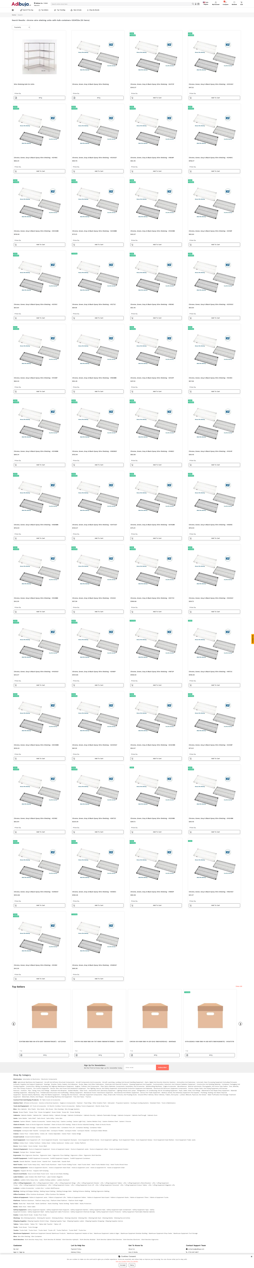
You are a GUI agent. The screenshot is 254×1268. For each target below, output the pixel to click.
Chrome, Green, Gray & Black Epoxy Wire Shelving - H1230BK (152, 818)
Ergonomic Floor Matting (61, 1155)
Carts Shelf (32, 1118)
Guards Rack (66, 1161)
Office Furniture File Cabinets (55, 1194)
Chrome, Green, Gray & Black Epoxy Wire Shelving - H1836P (152, 158)
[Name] (193, 4)
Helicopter (111, 1103)
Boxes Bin (65, 1112)
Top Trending (61, 10)
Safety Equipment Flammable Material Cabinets (138, 1212)
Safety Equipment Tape (141, 1209)
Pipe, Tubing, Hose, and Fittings (38, 1090)
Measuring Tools (33, 1092)
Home (14, 15)
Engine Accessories (169, 1086)
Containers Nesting (82, 1127)
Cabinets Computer (124, 1115)
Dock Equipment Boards (50, 1140)
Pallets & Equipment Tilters (139, 1197)
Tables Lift (57, 1224)
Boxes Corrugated (44, 1112)
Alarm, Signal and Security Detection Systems (160, 1082)
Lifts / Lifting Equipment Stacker (88, 1183)
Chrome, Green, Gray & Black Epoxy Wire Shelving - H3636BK (36, 525)
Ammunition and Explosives (186, 1082)
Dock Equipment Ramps (144, 1140)
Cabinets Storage (60, 1115)
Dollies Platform (80, 1143)
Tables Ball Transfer (45, 1224)
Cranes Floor (24, 1134)
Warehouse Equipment (21, 1233)
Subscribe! (162, 1067)
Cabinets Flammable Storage (106, 1115)
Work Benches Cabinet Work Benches (109, 1239)
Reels (15, 1206)
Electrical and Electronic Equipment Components (170, 1088)
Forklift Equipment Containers (80, 1158)
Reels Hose (22, 1206)
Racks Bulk (30, 1203)
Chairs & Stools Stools (103, 1124)
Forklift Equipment (20, 1158)
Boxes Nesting (75, 1112)
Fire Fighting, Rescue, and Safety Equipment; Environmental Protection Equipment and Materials (119, 1088)
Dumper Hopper (35, 1152)
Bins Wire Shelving (24, 1236)
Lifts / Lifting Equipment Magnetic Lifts (161, 1185)
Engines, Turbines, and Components (87, 1086)
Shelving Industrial (71, 1218)
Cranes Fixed (66, 1134)
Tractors (88, 1097)
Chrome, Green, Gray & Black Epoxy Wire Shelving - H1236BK (36, 598)
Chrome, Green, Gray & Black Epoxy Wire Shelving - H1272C (94, 304)
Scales (15, 1215)
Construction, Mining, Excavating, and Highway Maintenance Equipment (50, 1086)
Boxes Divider (56, 1112)
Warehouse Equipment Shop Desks (160, 1233)
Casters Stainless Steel (110, 1121)
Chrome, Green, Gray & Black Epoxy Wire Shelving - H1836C (152, 304)
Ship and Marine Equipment (50, 1094)
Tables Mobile (24, 1224)
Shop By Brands (94, 10)
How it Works (133, 1252)
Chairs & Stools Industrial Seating (83, 1124)
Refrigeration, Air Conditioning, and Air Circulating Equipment (157, 1090)
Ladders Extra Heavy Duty (29, 1180)
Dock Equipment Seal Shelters (164, 1140)
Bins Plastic (32, 1109)
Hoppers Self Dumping (40, 1170)
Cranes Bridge (76, 1134)
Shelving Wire (82, 1218)
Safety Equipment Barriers (79, 1209)
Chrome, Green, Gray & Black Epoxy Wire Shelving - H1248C (210, 378)
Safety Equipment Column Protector (108, 1212)
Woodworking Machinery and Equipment (58, 1097)
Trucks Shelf (73, 1230)
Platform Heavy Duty (42, 1200)
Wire (15, 1236)
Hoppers (16, 1170)
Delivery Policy (76, 1252)
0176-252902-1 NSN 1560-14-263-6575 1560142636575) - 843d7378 (209, 1041)
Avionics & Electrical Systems (49, 1103)
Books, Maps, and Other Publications (91, 1084)
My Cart (16, 1249)
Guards (15, 1161)
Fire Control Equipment (41, 1088)
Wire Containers (36, 1236)
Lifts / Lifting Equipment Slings (65, 1183)
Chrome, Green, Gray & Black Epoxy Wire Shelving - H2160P (94, 671)
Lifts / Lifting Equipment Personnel (107, 1185)
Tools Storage (33, 1227)
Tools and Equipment (21, 1106)
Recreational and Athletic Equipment (126, 1092)
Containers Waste (42, 1127)
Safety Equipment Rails (97, 1209)
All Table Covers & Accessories (50, 1100)
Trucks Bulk (23, 1230)
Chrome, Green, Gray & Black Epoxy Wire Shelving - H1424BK (211, 818)
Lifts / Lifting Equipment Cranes (58, 1185)
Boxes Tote (33, 1112)
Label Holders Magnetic (55, 1177)
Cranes (15, 1134)
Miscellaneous (182, 1086)
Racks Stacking (53, 1203)
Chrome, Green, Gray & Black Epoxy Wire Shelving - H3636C (210, 525)
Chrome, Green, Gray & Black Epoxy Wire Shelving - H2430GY (94, 745)
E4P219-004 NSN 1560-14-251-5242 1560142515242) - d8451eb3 (153, 1041)
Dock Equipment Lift (33, 1140)
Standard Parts (155, 1103)
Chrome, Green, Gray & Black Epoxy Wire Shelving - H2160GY (36, 892)
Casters (16, 1121)
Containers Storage (28, 1127)
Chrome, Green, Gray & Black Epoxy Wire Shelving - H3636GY (94, 451)
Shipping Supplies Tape (58, 1221)
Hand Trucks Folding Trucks (67, 1164)
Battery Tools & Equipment (85, 1106)
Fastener (80, 1103)
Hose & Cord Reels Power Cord (38, 1174)
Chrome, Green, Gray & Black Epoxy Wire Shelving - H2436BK (94, 231)
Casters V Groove (125, 1121)
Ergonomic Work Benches (92, 1155)
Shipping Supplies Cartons (114, 1221)
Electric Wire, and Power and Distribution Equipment (68, 1088)
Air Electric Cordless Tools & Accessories (61, 1106)
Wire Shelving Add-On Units (24, 84)
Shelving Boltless (57, 1218)
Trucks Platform (62, 1230)
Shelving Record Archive (122, 1218)
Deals (131, 33)
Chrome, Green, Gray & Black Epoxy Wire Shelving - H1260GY (94, 965)
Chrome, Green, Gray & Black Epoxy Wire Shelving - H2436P (210, 745)
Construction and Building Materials (209, 1084)
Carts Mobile (22, 1118)
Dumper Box (24, 1152)
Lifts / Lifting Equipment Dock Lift (82, 1185)
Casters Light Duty (79, 1121)
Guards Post (46, 1161)
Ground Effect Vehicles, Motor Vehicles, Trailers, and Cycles (158, 1094)
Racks (15, 1203)
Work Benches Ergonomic (150, 1239)
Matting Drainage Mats (64, 1191)
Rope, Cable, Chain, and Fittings (189, 1090)
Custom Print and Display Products (25, 1100)
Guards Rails (56, 1161)
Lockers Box (39, 1188)
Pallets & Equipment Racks (120, 1197)
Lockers (16, 1188)
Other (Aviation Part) (99, 1103)
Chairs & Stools (18, 1124)
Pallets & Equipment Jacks (38, 1197)
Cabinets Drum (152, 1115)
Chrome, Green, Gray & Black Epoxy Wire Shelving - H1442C (94, 598)
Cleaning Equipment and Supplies (140, 1084)
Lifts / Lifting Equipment (22, 1183)
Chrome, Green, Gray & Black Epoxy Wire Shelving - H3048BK (36, 745)
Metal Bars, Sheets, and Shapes (32, 1097)
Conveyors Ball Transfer (30, 1130)
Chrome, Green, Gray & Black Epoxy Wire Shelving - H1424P (210, 451)
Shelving (16, 1218)
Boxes (15, 1112)
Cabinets (16, 1115)
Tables (15, 1224)
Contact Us (253, 639)
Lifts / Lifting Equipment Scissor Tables (133, 1185)
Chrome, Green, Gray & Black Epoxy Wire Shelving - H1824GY (211, 892)
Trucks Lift (51, 1230)
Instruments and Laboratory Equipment (102, 1090)
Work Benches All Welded (52, 1239)
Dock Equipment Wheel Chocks (88, 1140)
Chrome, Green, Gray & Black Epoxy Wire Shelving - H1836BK (94, 378)
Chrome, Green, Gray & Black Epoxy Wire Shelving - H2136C (35, 818)
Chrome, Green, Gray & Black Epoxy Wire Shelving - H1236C (35, 965)
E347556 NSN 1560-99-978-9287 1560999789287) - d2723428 (42, 1041)
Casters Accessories (38, 1121)
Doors (15, 1146)
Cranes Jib (43, 1134)
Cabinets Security (89, 1115)
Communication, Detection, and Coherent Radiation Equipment (174, 1084)
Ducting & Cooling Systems (140, 1103)
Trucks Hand (42, 1230)
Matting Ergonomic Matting (100, 1191)
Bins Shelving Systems (28, 1218)
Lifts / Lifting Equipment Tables (111, 1183)
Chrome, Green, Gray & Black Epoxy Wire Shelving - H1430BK (152, 231)
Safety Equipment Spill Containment (119, 1209)
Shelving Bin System (44, 1218)
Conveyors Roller (70, 1130)
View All (239, 986)
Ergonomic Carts (45, 1155)
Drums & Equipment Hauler (60, 1149)
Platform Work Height (75, 1200)
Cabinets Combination (75, 1115)
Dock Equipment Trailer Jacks (185, 1140)
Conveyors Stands (83, 1130)
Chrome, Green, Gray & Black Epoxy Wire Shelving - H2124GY (211, 84)
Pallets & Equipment (20, 1197)
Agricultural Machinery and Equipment (30, 1082)
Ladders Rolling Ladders (47, 1180)
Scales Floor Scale (40, 1215)
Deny (132, 1265)
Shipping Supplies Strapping (94, 1221)
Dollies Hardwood (57, 1143)
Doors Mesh (43, 1146)
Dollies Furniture (34, 1143)
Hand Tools (83, 1090)
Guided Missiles (73, 1090)
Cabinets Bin (37, 1115)
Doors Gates (23, 1146)
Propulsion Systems (122, 1103)
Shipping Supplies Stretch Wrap (38, 1221)
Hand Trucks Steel (84, 1164)
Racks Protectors (85, 1203)
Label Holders (18, 1177)
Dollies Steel (46, 1143)
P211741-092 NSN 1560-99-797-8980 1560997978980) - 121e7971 (98, 1041)
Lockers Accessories (27, 1188)
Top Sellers (44, 10)
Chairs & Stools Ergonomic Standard (38, 1124)
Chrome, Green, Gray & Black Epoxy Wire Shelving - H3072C (152, 598)
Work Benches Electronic (131, 1239)
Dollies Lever (69, 1143)
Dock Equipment (19, 1140)
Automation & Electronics (31, 1079)
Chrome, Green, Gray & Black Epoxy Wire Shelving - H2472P (152, 84)
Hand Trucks (17, 1164)
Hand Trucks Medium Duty (100, 1164)
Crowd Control (18, 1137)
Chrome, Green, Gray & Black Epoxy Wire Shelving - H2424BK (152, 745)
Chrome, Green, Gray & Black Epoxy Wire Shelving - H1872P (152, 671)
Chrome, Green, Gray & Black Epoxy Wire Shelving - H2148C (35, 158)
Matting (16, 1191)
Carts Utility (50, 1118)
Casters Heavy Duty (52, 1121)
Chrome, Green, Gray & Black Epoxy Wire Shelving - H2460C (211, 158)
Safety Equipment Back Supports (58, 1209)
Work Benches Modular (87, 1239)
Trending (132, 35)
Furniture (24, 1090)
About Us (131, 1249)
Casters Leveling (66, 1121)
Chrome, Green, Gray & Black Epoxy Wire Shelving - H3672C (94, 818)
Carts (15, 1118)
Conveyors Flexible (57, 1130)
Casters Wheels (25, 1121)
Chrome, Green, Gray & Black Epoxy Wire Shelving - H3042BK (36, 231)
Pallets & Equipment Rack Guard (98, 1197)
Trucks (15, 1230)
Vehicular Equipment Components (90, 1094)
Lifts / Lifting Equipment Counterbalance (33, 1185)
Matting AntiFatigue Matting (29, 1191)
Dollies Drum (24, 1143)
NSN (14, 1082)
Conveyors (17, 1130)
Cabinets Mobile (26, 1115)
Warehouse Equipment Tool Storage (185, 1233)
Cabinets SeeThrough (139, 1115)
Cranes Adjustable (54, 1134)
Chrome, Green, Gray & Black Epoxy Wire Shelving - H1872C (210, 671)
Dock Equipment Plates (127, 1140)
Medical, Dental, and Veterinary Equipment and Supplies (180, 1092)
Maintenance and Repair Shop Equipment (215, 1090)
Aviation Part (18, 1103)
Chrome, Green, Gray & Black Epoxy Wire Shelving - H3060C (94, 892)
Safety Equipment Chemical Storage (83, 1212)
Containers (17, 1127)
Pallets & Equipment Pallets (76, 1197)
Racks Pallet (74, 1203)
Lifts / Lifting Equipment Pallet (43, 1183)
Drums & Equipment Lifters (99, 1149)
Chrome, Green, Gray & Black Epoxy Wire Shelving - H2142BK (152, 525)
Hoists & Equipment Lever (80, 1167)
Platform (16, 1200)
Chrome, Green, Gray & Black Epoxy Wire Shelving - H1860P (152, 892)
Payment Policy (76, 1249)
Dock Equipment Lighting (109, 1140)
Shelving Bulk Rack (95, 1218)
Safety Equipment (19, 1209)
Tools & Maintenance (169, 1103)
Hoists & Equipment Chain (116, 1167)
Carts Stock (41, 1118)
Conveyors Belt (44, 1130)
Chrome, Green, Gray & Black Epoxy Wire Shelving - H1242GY (94, 158)
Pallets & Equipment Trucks (159, 1197)
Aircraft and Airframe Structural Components (59, 1082)
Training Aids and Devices (69, 1094)
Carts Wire (58, 1118)
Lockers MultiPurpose (52, 1188)
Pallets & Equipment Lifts (57, 1197)
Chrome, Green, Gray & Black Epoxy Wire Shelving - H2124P (152, 378)
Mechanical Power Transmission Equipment (98, 1092)
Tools (15, 1227)
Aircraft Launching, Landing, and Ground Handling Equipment (122, 1082)
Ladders (16, 1180)
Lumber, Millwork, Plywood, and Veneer (193, 1094)
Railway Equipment (76, 1092)
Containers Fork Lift (68, 1127)
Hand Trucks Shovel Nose (119, 1164)
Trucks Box (82, 1230)
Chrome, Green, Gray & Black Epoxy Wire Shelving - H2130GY (211, 304)
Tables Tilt (33, 1224)
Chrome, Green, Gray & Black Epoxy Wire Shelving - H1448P (35, 378)
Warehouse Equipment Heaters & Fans (79, 1233)
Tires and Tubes (78, 1097)
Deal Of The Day (28, 10)
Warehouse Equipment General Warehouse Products (48, 1233)
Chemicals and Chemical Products (116, 1084)
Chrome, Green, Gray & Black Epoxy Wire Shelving (90, 84)
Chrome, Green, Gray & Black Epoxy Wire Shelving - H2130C (35, 304)
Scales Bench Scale (26, 1215)
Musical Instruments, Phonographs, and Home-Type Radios (208, 1086)
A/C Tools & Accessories (38, 1106)
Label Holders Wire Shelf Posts (35, 1177)
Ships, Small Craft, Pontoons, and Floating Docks (120, 1094)
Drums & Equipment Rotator (118, 1149)
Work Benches (18, 1239)
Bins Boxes (49, 1109)
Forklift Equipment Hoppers (59, 1158)
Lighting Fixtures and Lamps (126, 1090)
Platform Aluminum (27, 1200)
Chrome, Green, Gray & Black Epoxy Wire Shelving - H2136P (210, 231)
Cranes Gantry (34, 1134)
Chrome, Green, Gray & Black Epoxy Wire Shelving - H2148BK (36, 451)
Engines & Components (67, 1103)
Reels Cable (31, 1206)
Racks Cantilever (41, 1203)
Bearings (47, 1084)
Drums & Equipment (20, 1149)
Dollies (15, 1143)
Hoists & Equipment (20, 1167)
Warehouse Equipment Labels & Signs (106, 1233)
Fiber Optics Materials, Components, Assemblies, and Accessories (122, 1086)
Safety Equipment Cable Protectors (57, 1212)
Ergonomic (17, 1155)
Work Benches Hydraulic (70, 1239)
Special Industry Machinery (31, 1094)
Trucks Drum (33, 1230)
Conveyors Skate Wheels (99, 1130)
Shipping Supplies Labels (75, 1221)
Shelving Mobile (107, 1218)
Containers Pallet (95, 1127)
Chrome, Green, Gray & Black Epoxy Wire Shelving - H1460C (152, 451)
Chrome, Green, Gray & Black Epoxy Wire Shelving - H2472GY (94, 525)
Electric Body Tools (102, 1106)
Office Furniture (19, 1194)
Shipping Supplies (19, 1221)
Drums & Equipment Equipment (39, 1149)
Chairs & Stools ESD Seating (60, 1124)
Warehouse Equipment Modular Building (134, 1233)
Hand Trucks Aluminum (48, 1164)
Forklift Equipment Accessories (38, 1158)
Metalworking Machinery (154, 1086)
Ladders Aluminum (63, 1180)
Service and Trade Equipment (150, 1092)
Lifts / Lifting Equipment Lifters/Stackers (137, 1183)
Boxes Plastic (23, 1112)
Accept (123, 1265)
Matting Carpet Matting (47, 1191)
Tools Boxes (23, 1227)
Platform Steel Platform (59, 1200)
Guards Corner (36, 1161)
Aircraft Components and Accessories (88, 1082)
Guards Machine (25, 1161)
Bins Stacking (58, 1109)
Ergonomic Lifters (77, 1155)
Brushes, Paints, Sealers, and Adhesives (64, 1084)
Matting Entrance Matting (81, 1191)
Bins (14, 1109)
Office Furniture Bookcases (35, 1194)
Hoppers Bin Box (26, 1170)
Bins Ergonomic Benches (30, 1155)
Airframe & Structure (31, 1103)
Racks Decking (64, 1203)
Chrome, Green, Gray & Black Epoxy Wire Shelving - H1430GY (36, 671)
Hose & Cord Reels (20, 1174)
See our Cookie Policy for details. (127, 1261)
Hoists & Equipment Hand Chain (59, 1167)
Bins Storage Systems (72, 1109)
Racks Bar (22, 1203)
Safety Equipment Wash (36, 1212)
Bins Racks (40, 1109)
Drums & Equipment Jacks (79, 1149)
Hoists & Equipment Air (98, 1167)
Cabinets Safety (48, 1115)
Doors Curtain (33, 1146)
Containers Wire (55, 1127)
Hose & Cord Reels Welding (59, 1174)
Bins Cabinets (22, 1109)
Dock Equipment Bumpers (68, 1140)
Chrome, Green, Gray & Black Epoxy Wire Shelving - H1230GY (211, 598)
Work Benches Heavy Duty (33, 1239)
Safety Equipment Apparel (36, 1209)
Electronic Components (49, 1079)
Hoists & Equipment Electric (38, 1167)
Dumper (16, 1152)
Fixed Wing (87, 1103)
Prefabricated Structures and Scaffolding (54, 1092)
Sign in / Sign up (19, 1252)
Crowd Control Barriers (32, 1137)
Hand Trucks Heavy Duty (31, 1164)
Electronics (17, 1079)
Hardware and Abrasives (59, 1090)
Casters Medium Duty (94, 1121)
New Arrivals (77, 10)
